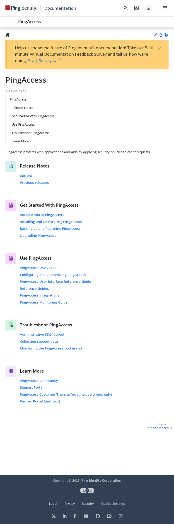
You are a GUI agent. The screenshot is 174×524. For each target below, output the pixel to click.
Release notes (157, 428)
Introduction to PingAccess (42, 214)
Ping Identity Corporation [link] (101, 480)
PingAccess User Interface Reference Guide (55, 281)
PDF (166, 35)
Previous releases (34, 182)
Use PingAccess (23, 124)
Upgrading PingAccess (38, 235)
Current (26, 175)
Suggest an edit (155, 35)
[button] (151, 8)
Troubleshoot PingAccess (30, 133)
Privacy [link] (69, 503)
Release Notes (22, 107)
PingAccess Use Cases (38, 267)
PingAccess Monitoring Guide (44, 302)
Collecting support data (39, 341)
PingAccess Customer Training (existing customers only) (66, 394)
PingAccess (29, 21)
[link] (21, 8)
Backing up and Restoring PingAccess (50, 228)
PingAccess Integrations (39, 295)
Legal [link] (53, 503)
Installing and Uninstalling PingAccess (51, 221)
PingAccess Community (39, 380)
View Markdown (161, 35)
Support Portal (32, 387)
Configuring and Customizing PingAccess (53, 274)
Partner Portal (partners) (40, 401)
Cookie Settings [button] (113, 503)
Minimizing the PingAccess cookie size (51, 348)
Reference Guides (34, 288)
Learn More (20, 141)
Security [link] (88, 503)
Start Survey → (42, 60)
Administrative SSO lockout (42, 334)
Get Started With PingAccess (33, 116)
